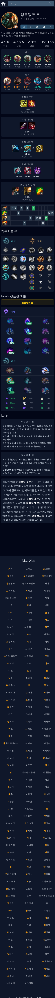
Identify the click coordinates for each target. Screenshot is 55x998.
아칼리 (29, 794)
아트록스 (28, 808)
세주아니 (28, 656)
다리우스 (10, 685)
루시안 (10, 786)
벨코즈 (10, 961)
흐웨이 (47, 975)
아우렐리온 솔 (28, 772)
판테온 (47, 932)
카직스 (47, 743)
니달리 (10, 663)
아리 (29, 757)
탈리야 (47, 859)
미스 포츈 (10, 895)
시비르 (29, 721)
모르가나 (10, 881)
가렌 (10, 568)
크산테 (47, 815)
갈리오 (10, 576)
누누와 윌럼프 (10, 656)
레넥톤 (10, 750)
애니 (29, 837)
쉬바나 (29, 692)
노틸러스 (10, 641)
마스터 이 (10, 837)
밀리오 (10, 903)
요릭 (29, 925)
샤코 (29, 634)
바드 (10, 910)
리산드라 (10, 823)
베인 (10, 939)
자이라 (47, 590)
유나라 (29, 954)
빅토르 (29, 597)
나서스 (10, 627)
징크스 (47, 685)
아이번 (29, 779)
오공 (29, 881)
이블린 (29, 975)
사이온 (29, 619)
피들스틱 (47, 939)
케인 (47, 779)
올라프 (29, 910)
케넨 (47, 765)
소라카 (29, 677)
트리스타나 (47, 881)
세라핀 (29, 648)
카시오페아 (47, 728)
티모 (47, 917)
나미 (10, 619)
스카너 (29, 714)
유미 (29, 961)
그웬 (10, 605)
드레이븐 (10, 699)
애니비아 (28, 845)
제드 (47, 627)
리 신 (10, 808)
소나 (29, 670)
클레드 (47, 823)
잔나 (47, 612)
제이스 (47, 648)
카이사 (47, 736)
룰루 (10, 794)
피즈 (47, 954)
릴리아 (10, 830)
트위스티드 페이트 (47, 899)
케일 (47, 786)
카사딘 (47, 714)
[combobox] (31, 3)
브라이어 (10, 983)
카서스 (47, 721)
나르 (10, 612)
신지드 (29, 743)
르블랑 (10, 801)
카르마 (47, 699)
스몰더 (29, 699)
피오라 (47, 946)
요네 (29, 917)
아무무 (29, 765)
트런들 (47, 874)
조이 (47, 656)
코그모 (47, 794)
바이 (10, 925)
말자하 (10, 852)
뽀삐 (29, 605)
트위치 (47, 910)
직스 (47, 663)
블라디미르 (28, 576)
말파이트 (10, 859)
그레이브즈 (10, 597)
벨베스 (10, 954)
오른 (29, 895)
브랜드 (29, 568)
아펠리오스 (28, 815)
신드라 (29, 736)
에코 (29, 866)
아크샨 (29, 801)
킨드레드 (47, 837)
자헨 (47, 605)
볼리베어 (10, 968)
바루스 (10, 917)
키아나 (47, 830)
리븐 (10, 815)
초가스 (47, 692)
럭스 (10, 728)
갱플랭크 (10, 583)
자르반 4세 (47, 576)
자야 (47, 583)
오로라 (29, 888)
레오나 (10, 757)
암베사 (29, 830)
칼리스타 (47, 757)
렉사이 (10, 765)
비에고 (29, 590)
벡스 (10, 946)
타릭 (47, 845)
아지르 (29, 786)
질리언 (47, 677)
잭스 (47, 619)
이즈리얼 (28, 983)
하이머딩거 (47, 961)
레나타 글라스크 (10, 743)
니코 (10, 670)
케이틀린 (47, 772)
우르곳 (29, 939)
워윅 (29, 946)
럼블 (10, 736)
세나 (29, 641)
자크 (47, 597)
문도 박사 (10, 888)
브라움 (10, 975)
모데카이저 (10, 874)
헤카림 (47, 968)
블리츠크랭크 (28, 583)
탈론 (47, 852)
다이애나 (10, 692)
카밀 (47, 706)
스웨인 (29, 706)
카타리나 (47, 750)
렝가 (10, 779)
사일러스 (28, 627)
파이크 (47, 925)
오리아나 (28, 903)
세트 (29, 663)
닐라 (10, 677)
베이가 (10, 932)
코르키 (47, 801)
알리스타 (28, 823)
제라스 (47, 634)
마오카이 (10, 845)
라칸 (10, 714)
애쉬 (29, 852)
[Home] (3, 3)
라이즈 (10, 706)
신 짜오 (28, 728)
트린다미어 (47, 888)
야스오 (29, 859)
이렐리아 (28, 968)
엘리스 (29, 874)
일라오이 (47, 568)
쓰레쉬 (29, 750)
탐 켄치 (46, 866)
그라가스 (10, 590)
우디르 (29, 932)
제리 (47, 641)
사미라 (29, 612)
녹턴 (10, 648)
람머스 (10, 721)
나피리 (10, 634)
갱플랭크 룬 (27, 302)
